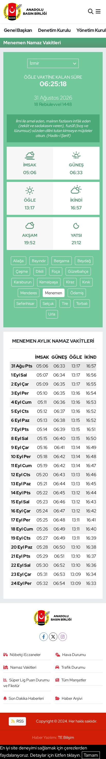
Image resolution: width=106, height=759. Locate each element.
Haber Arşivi (72, 698)
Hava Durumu (74, 654)
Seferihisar (25, 303)
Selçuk (48, 303)
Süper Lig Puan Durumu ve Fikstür (26, 682)
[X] (53, 636)
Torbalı (81, 303)
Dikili (39, 271)
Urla (51, 314)
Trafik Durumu (73, 667)
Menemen (53, 293)
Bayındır (39, 260)
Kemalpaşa (48, 282)
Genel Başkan (18, 30)
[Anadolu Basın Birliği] (25, 11)
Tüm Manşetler (73, 680)
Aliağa (18, 260)
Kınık (86, 282)
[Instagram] (62, 636)
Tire (65, 303)
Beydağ (84, 260)
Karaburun (22, 282)
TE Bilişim (66, 737)
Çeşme (22, 271)
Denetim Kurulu (54, 30)
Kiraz (70, 282)
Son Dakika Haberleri (26, 698)
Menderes (28, 293)
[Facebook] (43, 636)
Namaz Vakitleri (23, 667)
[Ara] (90, 11)
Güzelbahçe (78, 271)
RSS (20, 721)
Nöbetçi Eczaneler (25, 654)
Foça (56, 271)
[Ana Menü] (98, 11)
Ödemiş (77, 293)
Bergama (61, 260)
